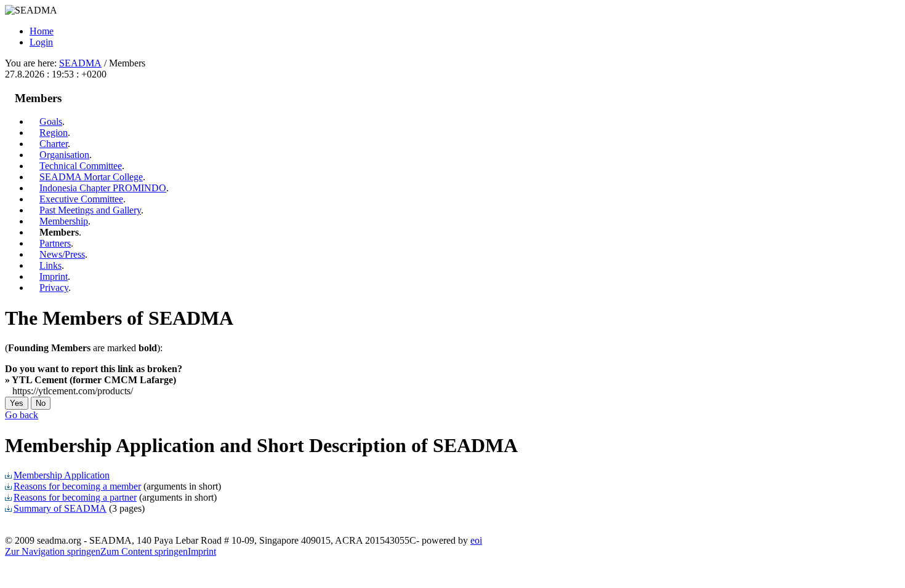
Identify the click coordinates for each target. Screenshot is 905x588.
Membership (63, 221)
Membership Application (62, 475)
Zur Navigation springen (52, 551)
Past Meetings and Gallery (90, 210)
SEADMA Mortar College (91, 177)
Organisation (64, 154)
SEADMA (80, 63)
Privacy (53, 287)
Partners (55, 243)
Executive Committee (81, 199)
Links (50, 265)
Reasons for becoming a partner (75, 497)
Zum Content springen (144, 551)
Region (53, 132)
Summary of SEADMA (60, 508)
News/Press (62, 254)
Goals (50, 121)
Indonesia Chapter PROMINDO (102, 188)
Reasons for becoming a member (77, 486)
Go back (21, 415)
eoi (476, 540)
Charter (53, 143)
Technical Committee (80, 166)
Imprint (53, 276)
